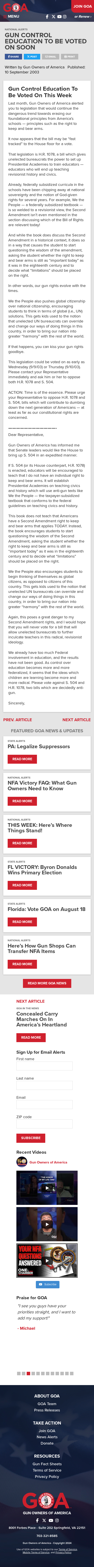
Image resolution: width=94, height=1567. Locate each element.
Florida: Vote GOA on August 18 (46, 909)
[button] (19, 1373)
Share (14, 56)
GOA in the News (27, 1008)
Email (52, 56)
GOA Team (47, 1403)
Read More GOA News (47, 983)
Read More (22, 759)
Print (71, 56)
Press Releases (47, 1410)
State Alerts (16, 741)
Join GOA (82, 6)
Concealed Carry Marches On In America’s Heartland (41, 1019)
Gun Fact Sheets (47, 1464)
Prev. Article (17, 719)
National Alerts (16, 29)
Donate (47, 1443)
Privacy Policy (47, 1476)
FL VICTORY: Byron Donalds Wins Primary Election (42, 870)
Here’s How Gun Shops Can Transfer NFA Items (42, 948)
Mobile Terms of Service (36, 1552)
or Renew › (82, 16)
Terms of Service (47, 1470)
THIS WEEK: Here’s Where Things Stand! (40, 828)
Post (33, 56)
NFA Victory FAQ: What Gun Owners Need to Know (42, 785)
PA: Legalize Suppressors (39, 746)
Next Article (77, 719)
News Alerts (47, 1437)
